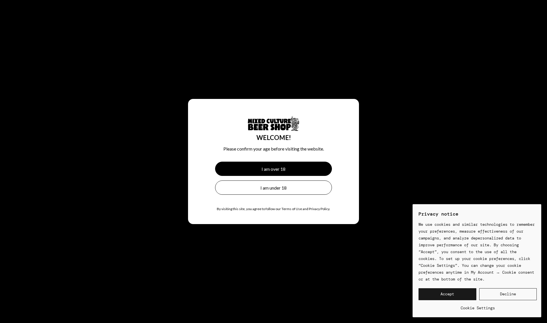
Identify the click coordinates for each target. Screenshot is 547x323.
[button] (447, 294)
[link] (478, 305)
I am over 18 (273, 169)
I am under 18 (273, 187)
